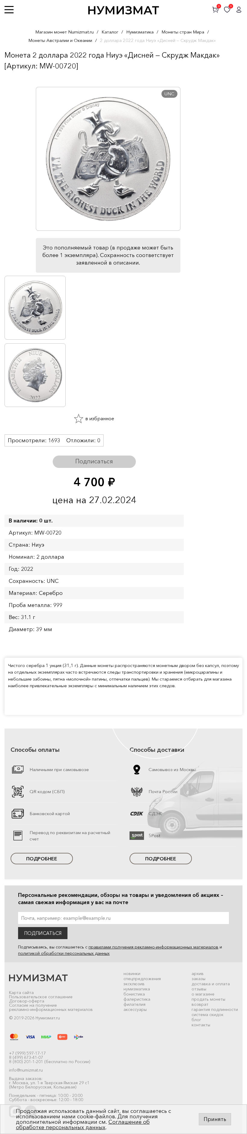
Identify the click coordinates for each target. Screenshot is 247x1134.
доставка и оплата (211, 983)
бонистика (134, 994)
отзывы (199, 989)
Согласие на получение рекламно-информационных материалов (51, 1007)
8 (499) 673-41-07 (26, 1057)
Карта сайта (21, 992)
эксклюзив (134, 983)
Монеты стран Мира (182, 32)
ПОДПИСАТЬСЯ (42, 933)
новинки (132, 973)
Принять (215, 1119)
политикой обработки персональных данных (64, 953)
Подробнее (41, 859)
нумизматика (137, 989)
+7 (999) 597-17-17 (27, 1053)
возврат (200, 1004)
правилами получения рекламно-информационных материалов (153, 947)
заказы (198, 978)
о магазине (203, 994)
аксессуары (135, 1009)
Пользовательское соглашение (41, 996)
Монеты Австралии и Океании (60, 40)
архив (198, 973)
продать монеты (208, 999)
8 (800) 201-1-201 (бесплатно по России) (49, 1061)
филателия (134, 1004)
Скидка (18, 78)
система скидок (208, 1014)
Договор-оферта (26, 1001)
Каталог (110, 32)
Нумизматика (140, 32)
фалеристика (137, 999)
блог (196, 1019)
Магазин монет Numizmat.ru (64, 32)
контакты (201, 1025)
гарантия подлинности (215, 1009)
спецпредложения (142, 978)
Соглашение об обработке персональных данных (83, 1125)
